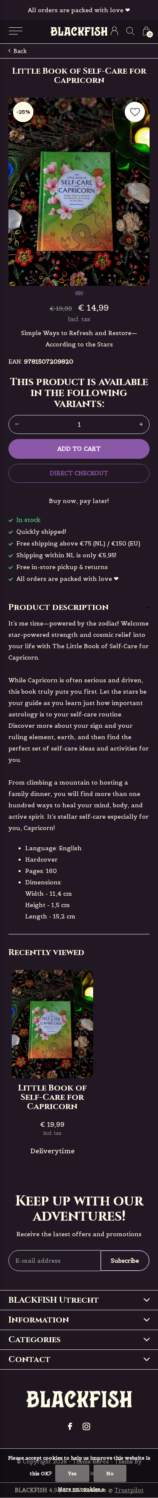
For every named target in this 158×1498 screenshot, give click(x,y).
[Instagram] (86, 1426)
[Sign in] (114, 30)
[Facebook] (70, 1426)
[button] (15, 31)
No (110, 1473)
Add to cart (78, 448)
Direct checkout (79, 473)
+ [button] (141, 424)
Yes (72, 1473)
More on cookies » (81, 1489)
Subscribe (125, 1260)
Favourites (135, 112)
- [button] (16, 424)
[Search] (130, 30)
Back (20, 51)
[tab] (79, 607)
